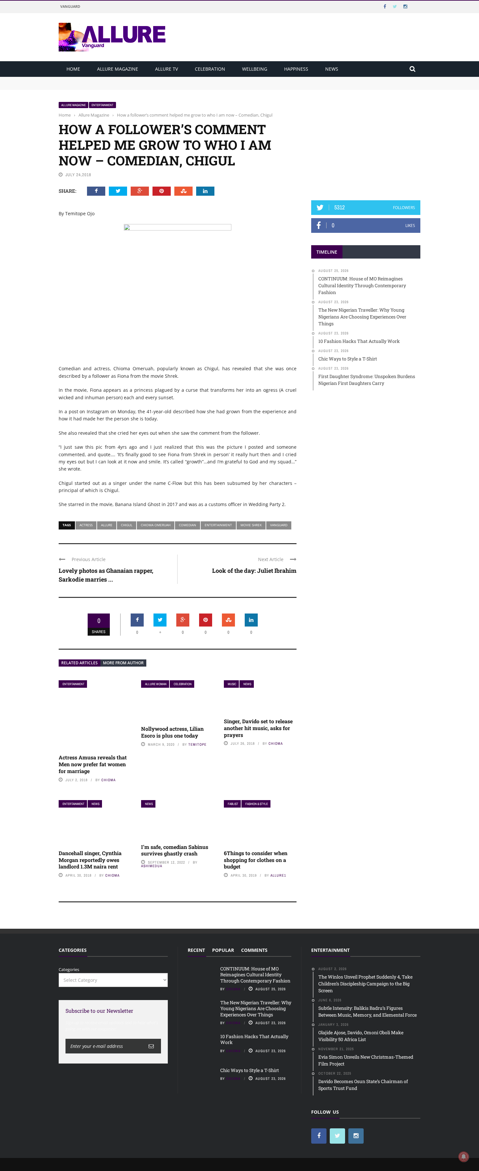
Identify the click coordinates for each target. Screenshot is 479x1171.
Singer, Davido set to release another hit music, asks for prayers (258, 728)
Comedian (187, 525)
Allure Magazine (117, 69)
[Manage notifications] (463, 1156)
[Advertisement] (366, 142)
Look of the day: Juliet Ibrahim (254, 570)
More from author (123, 663)
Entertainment (102, 105)
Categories (69, 969)
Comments (254, 950)
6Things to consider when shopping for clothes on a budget (255, 860)
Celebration (210, 69)
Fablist (233, 804)
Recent (196, 950)
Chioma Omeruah (155, 525)
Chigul (126, 525)
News (331, 69)
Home (73, 69)
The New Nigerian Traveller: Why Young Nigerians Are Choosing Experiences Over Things (150, 86)
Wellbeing (254, 69)
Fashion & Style (256, 804)
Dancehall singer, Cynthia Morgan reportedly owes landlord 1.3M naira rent (90, 860)
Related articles (79, 663)
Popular (223, 950)
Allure (106, 525)
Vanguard (70, 6)
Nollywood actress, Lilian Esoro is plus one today (172, 732)
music (232, 684)
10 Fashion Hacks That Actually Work (254, 1039)
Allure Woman (156, 684)
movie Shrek (251, 525)
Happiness (296, 69)
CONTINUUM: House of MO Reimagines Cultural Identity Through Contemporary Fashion (149, 80)
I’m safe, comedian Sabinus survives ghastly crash (174, 850)
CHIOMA (108, 780)
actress (86, 525)
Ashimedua (151, 866)
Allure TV (166, 69)
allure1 (278, 875)
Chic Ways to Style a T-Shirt (249, 1070)
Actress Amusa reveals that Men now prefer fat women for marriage (93, 764)
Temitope (197, 744)
